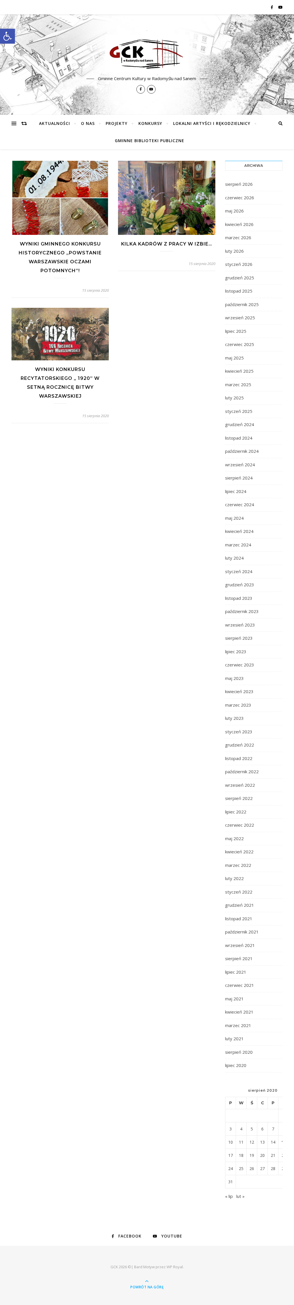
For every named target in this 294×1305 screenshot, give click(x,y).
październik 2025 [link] (242, 304)
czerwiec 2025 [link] (239, 344)
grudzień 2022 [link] (239, 745)
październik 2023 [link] (242, 611)
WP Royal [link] (175, 1266)
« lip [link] (229, 1196)
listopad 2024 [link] (238, 438)
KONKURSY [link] (150, 123)
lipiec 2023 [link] (235, 651)
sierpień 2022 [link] (239, 798)
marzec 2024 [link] (238, 545)
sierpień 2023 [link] (239, 638)
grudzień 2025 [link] (239, 278)
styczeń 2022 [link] (238, 892)
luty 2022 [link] (234, 878)
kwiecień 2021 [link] (239, 1012)
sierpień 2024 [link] (239, 478)
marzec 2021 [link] (238, 1025)
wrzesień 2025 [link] (240, 317)
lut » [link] (240, 1196)
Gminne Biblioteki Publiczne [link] (149, 140)
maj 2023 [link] (234, 678)
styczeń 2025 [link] (238, 411)
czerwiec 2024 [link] (239, 504)
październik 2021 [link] (242, 932)
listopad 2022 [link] (238, 758)
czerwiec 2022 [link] (239, 825)
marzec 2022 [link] (238, 865)
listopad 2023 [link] (238, 598)
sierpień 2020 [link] (239, 1052)
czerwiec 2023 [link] (239, 665)
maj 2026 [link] (234, 211)
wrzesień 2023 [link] (240, 625)
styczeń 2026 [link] (238, 264)
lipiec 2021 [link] (235, 972)
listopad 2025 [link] (238, 291)
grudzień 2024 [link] (239, 424)
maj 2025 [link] (234, 358)
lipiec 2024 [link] (235, 491)
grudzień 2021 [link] (239, 905)
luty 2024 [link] (234, 558)
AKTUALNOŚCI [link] (54, 123)
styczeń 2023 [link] (238, 731)
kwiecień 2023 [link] (239, 691)
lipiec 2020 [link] (235, 1065)
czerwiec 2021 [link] (239, 985)
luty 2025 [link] (234, 398)
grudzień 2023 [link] (239, 584)
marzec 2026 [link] (238, 237)
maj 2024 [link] (234, 518)
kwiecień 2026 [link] (239, 224)
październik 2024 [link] (242, 451)
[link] (7, 36)
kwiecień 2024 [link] (239, 531)
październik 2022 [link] (242, 771)
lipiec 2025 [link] (235, 331)
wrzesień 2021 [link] (240, 945)
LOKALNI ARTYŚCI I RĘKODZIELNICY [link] (211, 123)
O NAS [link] (88, 123)
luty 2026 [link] (234, 251)
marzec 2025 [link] (238, 384)
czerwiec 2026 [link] (239, 197)
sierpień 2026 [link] (239, 184)
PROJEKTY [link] (116, 123)
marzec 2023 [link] (238, 705)
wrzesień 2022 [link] (240, 785)
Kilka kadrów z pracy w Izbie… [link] (166, 244)
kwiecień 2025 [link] (239, 371)
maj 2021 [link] (234, 999)
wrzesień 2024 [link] (240, 464)
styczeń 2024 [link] (238, 571)
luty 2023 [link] (234, 718)
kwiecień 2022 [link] (239, 851)
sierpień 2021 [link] (239, 958)
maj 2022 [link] (234, 838)
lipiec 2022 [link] (235, 812)
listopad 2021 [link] (238, 918)
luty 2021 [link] (234, 1038)
